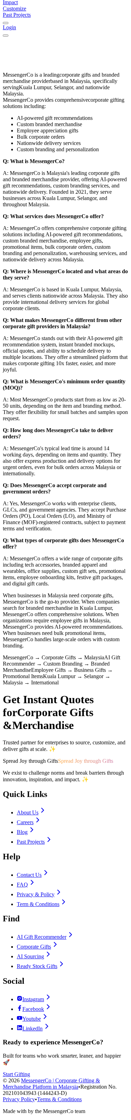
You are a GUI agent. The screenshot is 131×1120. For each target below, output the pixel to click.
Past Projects (17, 15)
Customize (14, 8)
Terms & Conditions (59, 1099)
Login (9, 27)
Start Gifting (16, 1074)
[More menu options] (5, 23)
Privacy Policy (19, 1099)
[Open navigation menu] (5, 35)
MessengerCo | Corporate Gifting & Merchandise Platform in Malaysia (51, 1083)
